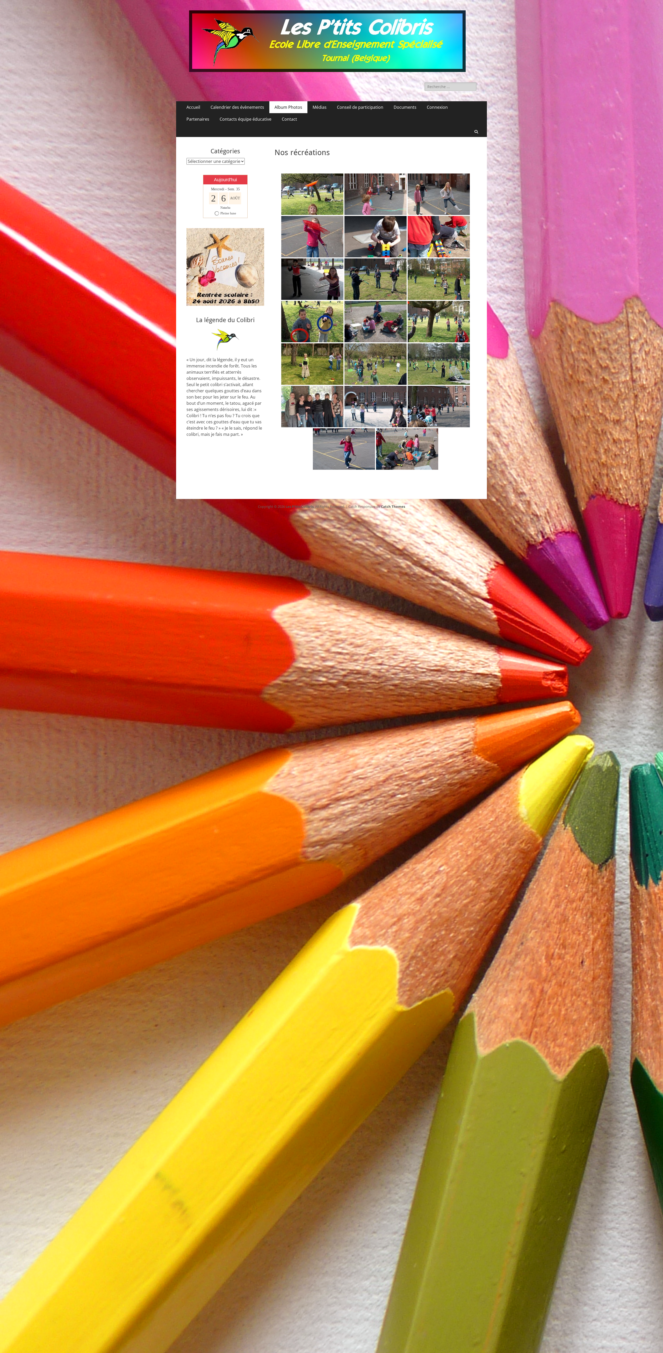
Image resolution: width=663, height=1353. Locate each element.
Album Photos (288, 107)
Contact (289, 119)
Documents (405, 107)
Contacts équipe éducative (245, 119)
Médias (320, 107)
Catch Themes (393, 506)
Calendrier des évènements (237, 107)
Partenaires (197, 119)
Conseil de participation (360, 107)
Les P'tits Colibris (300, 506)
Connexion (437, 107)
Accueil (193, 107)
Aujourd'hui (225, 179)
